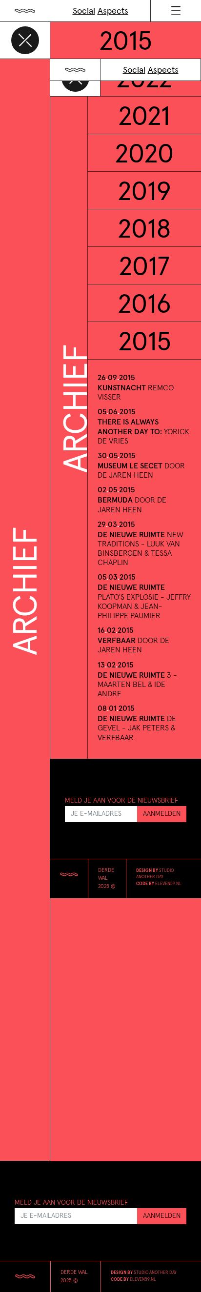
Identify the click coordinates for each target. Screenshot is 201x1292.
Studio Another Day (155, 1273)
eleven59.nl (168, 884)
